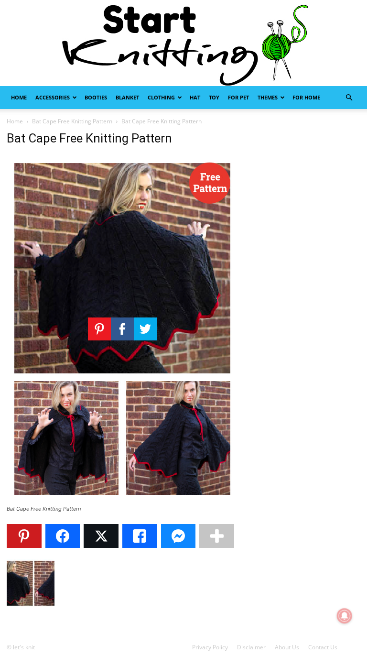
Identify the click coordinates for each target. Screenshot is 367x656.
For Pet (238, 97)
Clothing (161, 97)
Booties (96, 97)
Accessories (52, 97)
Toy (214, 97)
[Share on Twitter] (101, 536)
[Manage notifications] (344, 615)
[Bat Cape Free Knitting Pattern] (122, 500)
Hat (195, 97)
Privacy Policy (210, 647)
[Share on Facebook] (62, 536)
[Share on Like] (139, 536)
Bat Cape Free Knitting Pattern (72, 121)
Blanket (127, 97)
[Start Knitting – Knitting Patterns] (183, 43)
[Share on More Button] (216, 536)
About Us (287, 647)
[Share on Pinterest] (24, 536)
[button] (348, 97)
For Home (306, 97)
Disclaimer (251, 647)
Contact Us (322, 647)
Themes (268, 97)
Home (19, 97)
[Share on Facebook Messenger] (178, 536)
